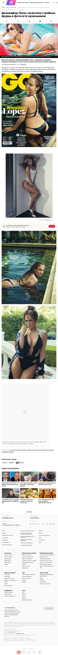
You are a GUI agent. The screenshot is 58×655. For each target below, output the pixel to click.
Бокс (23, 592)
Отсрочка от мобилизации (46, 562)
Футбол (24, 594)
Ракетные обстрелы (26, 554)
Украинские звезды (22, 2)
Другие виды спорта (26, 599)
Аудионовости (7, 562)
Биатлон (24, 598)
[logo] (11, 3)
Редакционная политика (7, 535)
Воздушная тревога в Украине (29, 560)
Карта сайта (41, 540)
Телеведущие (5, 540)
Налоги (6, 583)
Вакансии (41, 533)
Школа (41, 578)
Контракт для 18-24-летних (46, 560)
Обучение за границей (45, 583)
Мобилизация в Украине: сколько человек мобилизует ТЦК (46, 566)
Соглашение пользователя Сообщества (26, 540)
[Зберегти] (51, 21)
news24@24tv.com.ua (7, 518)
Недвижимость (8, 590)
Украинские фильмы (27, 576)
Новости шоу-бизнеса (11, 7)
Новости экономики (9, 572)
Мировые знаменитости (36, 2)
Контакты (41, 530)
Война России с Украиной (29, 553)
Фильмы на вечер (26, 578)
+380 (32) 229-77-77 (12, 632)
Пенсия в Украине (8, 585)
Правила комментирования (26, 542)
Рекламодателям (5, 542)
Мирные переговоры (27, 558)
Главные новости (8, 554)
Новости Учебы (44, 572)
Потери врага (25, 568)
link (30, 524)
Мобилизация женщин (45, 558)
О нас (3, 530)
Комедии (24, 580)
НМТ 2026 (42, 580)
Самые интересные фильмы (28, 574)
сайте (18, 64)
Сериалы (24, 582)
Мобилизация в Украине (46, 553)
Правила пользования (7, 544)
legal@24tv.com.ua (20, 633)
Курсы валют (7, 576)
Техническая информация (26, 545)
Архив (40, 537)
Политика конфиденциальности (27, 530)
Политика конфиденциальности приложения (27, 537)
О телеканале (5, 537)
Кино (23, 572)
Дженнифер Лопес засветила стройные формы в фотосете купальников (33, 7)
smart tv (23, 640)
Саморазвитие (43, 581)
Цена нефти (7, 574)
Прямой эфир (7, 558)
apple (15, 640)
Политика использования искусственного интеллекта (27, 534)
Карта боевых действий (27, 556)
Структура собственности (44, 535)
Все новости (7, 553)
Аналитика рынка (8, 592)
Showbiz (3, 7)
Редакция (4, 533)
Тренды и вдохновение (9, 596)
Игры (40, 542)
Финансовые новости (9, 578)
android (8, 640)
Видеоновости (7, 560)
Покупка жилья (7, 594)
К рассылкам (48, 608)
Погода (6, 564)
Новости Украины (8, 556)
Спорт (23, 590)
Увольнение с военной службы (47, 554)
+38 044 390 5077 (34, 518)
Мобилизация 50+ (44, 556)
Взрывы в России (26, 566)
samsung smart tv (32, 640)
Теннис (23, 596)
